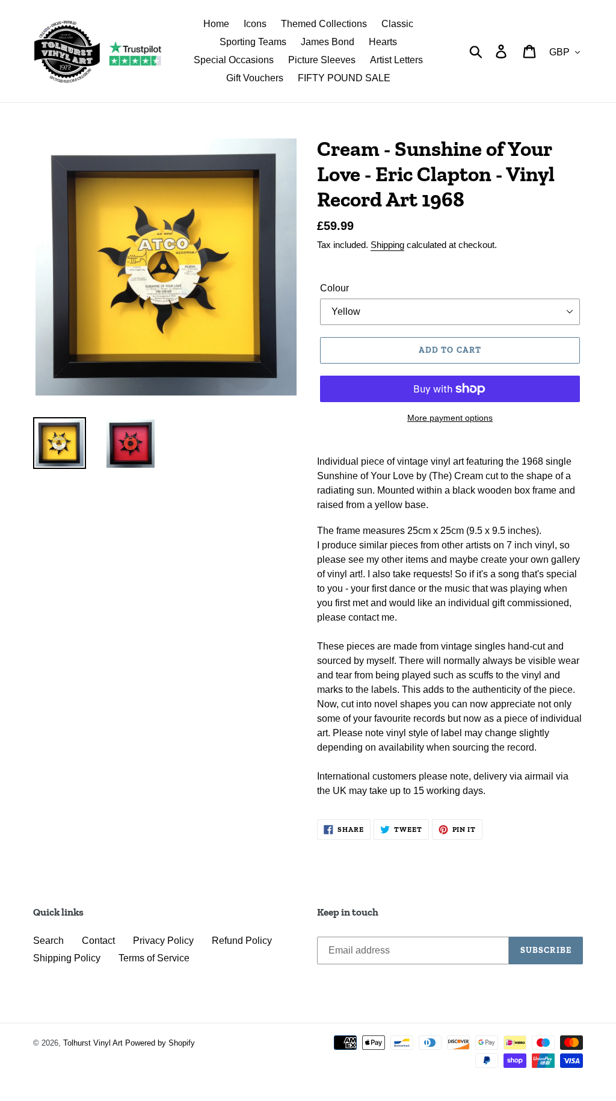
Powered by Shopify (160, 1042)
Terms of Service (154, 958)
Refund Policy (242, 940)
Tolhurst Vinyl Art (93, 1042)
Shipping (387, 245)
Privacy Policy (163, 940)
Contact (98, 940)
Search (48, 940)
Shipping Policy (66, 958)
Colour (334, 288)
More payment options (450, 418)
